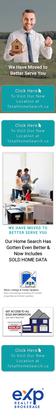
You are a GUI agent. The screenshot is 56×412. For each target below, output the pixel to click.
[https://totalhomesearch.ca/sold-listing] (28, 322)
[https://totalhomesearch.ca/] (28, 279)
